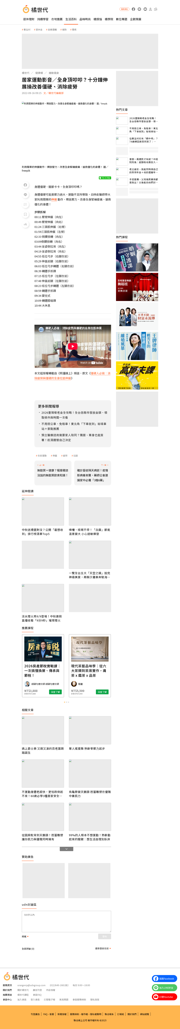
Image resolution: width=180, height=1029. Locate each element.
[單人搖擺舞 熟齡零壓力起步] (90, 730)
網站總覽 (144, 1014)
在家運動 (42, 455)
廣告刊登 (37, 990)
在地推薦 (57, 19)
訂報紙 (120, 1014)
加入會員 (21, 999)
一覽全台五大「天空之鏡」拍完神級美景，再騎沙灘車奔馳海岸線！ (89, 575)
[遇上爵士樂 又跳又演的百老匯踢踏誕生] (43, 730)
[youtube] (145, 9)
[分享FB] (25, 184)
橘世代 (25, 73)
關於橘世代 (23, 990)
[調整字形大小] (25, 224)
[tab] (64, 702)
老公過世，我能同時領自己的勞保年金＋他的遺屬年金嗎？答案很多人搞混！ (143, 171)
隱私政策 (94, 999)
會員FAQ (37, 994)
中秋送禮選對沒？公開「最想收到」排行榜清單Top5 (42, 532)
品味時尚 (85, 19)
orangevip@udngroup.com (31, 985)
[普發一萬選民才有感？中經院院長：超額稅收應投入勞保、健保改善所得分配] (122, 162)
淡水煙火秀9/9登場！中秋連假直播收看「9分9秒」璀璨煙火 (42, 618)
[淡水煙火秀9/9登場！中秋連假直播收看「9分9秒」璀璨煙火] (43, 598)
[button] (155, 9)
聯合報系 (109, 1014)
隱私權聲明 (95, 1014)
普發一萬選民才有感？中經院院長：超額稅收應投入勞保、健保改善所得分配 (143, 161)
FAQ (45, 1014)
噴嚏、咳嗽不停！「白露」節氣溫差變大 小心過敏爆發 (89, 532)
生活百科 (71, 19)
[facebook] (133, 9)
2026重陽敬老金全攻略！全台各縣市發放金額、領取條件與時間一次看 (143, 120)
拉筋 (75, 455)
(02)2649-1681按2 (59, 985)
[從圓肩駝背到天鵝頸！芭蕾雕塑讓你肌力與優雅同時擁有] (43, 817)
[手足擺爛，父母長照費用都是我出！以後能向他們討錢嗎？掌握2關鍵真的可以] (122, 182)
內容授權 (50, 990)
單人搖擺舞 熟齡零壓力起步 (87, 748)
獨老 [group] (74, 29)
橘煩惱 (98, 19)
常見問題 (63, 999)
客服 (52, 1014)
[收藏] (25, 214)
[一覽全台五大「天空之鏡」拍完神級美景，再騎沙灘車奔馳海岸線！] (90, 555)
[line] (139, 9)
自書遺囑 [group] (52, 29)
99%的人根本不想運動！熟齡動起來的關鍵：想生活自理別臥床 (90, 837)
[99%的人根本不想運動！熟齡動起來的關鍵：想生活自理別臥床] (90, 817)
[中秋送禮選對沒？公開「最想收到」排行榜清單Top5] (43, 511)
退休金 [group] (39, 29)
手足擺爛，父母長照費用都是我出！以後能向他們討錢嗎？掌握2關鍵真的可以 (143, 181)
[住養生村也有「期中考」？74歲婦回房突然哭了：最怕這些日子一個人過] (122, 141)
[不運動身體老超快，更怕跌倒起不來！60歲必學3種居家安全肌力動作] (43, 773)
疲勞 (65, 455)
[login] (150, 9)
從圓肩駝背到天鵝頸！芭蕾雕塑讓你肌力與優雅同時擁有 (42, 837)
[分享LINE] (25, 194)
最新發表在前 (102, 948)
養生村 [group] (27, 29)
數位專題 (121, 19)
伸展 (55, 455)
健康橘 (39, 73)
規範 (24, 936)
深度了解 (55, 692)
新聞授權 (62, 1014)
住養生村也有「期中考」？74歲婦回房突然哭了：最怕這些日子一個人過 (143, 140)
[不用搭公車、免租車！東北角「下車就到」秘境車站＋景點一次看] (122, 131)
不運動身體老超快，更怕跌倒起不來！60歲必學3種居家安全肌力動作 (42, 794)
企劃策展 (135, 19)
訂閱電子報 (49, 999)
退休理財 (28, 19)
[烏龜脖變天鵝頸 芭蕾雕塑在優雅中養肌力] (90, 773)
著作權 (84, 1014)
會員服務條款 (79, 999)
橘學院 (109, 19)
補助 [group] (64, 29)
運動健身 (54, 73)
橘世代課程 (23, 994)
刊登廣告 (35, 1014)
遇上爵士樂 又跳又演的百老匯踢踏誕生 (43, 750)
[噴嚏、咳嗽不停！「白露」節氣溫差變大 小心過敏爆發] (90, 511)
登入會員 (35, 999)
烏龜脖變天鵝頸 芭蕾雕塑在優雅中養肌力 (90, 794)
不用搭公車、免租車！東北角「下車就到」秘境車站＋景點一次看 (143, 130)
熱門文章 (122, 109)
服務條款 (74, 1014)
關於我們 (132, 1014)
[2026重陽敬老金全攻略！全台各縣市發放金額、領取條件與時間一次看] (122, 121)
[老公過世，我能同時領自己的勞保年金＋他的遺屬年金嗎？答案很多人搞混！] (122, 172)
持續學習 (43, 19)
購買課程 (124, 9)
